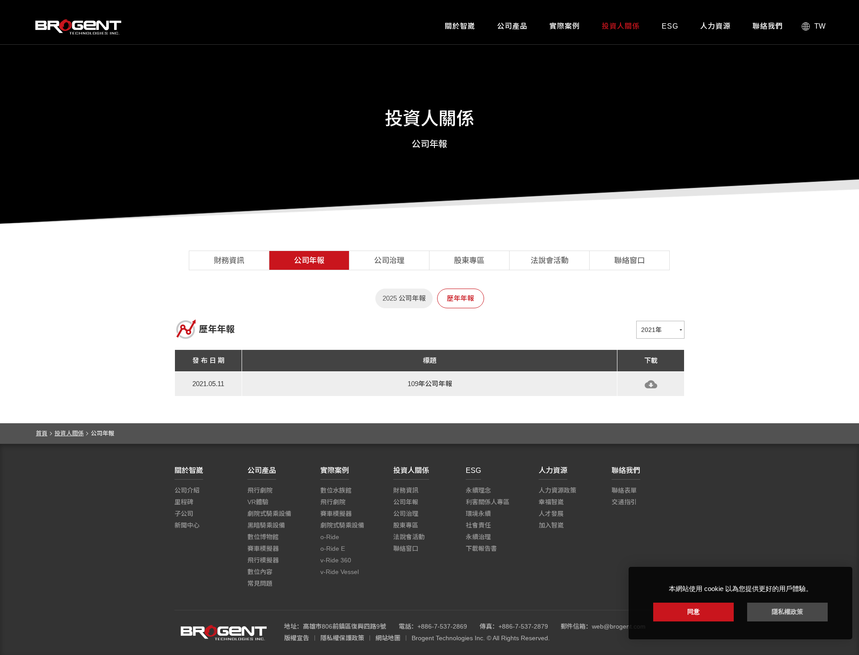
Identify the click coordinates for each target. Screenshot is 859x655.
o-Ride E (332, 548)
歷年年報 (460, 298)
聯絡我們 (768, 26)
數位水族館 (336, 490)
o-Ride (329, 536)
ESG (670, 26)
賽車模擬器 (263, 548)
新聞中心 (187, 525)
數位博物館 (263, 536)
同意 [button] (693, 611)
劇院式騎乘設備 (269, 513)
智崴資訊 (223, 632)
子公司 (183, 513)
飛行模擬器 (263, 560)
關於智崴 (460, 26)
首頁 (41, 433)
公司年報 (309, 260)
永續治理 (478, 536)
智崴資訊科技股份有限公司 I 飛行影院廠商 (78, 26)
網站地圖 (387, 638)
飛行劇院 (259, 490)
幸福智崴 (551, 502)
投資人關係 (621, 26)
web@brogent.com (619, 626)
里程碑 (183, 502)
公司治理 (389, 260)
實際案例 (564, 26)
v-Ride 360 (335, 560)
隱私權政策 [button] (787, 611)
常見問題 (259, 583)
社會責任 (478, 525)
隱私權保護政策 (342, 638)
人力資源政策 (557, 490)
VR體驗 (257, 502)
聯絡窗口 (629, 260)
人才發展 (551, 513)
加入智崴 (551, 525)
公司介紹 (187, 490)
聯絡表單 (624, 490)
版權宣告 (296, 638)
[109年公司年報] (651, 384)
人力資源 (715, 26)
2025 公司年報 (404, 298)
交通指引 (624, 502)
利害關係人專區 (488, 502)
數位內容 (259, 571)
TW (819, 26)
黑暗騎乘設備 (266, 525)
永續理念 (478, 490)
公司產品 (512, 26)
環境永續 (478, 513)
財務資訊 (229, 260)
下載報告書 (481, 548)
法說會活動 (550, 260)
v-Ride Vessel (339, 571)
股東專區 (469, 260)
